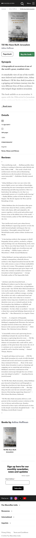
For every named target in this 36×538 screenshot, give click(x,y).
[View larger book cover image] (18, 26)
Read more (7, 106)
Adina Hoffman (13, 9)
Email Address (10, 479)
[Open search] (22, 3)
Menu (29, 3)
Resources (5, 511)
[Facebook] (11, 498)
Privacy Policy (6, 532)
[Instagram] (15, 498)
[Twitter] (20, 498)
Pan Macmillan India (9, 505)
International (6, 517)
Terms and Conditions (21, 532)
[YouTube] (24, 498)
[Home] (7, 3)
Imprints (4, 523)
